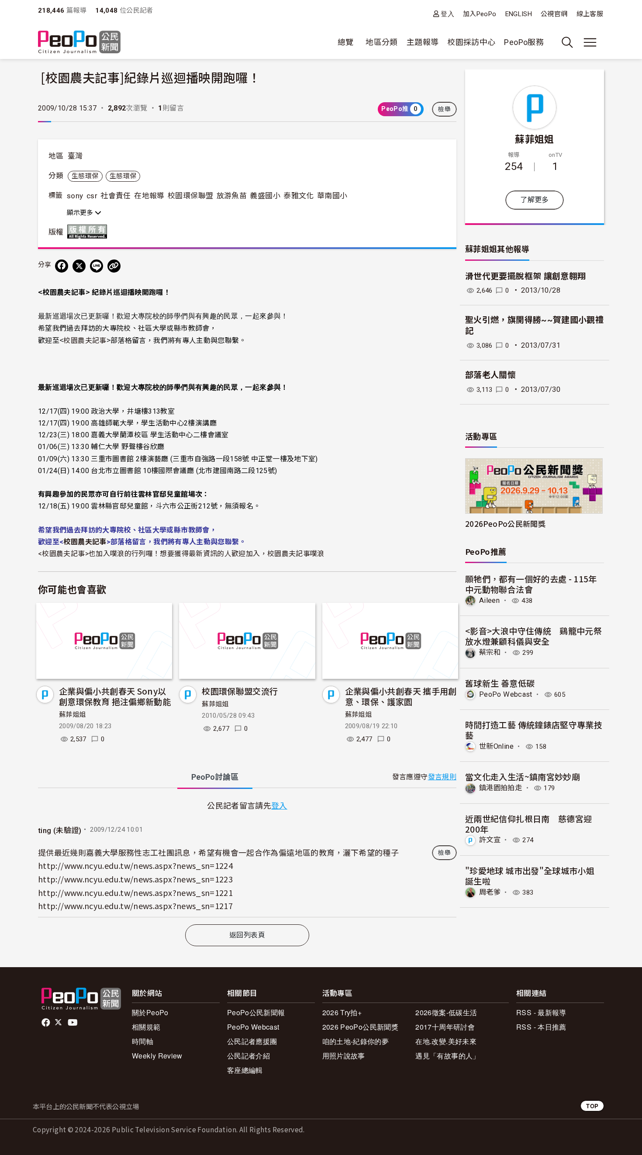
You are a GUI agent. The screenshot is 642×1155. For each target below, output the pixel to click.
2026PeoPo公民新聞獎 (505, 523)
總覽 (346, 42)
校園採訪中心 (471, 42)
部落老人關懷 (490, 375)
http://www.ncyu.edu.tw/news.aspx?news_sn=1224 (135, 865)
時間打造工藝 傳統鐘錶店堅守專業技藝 (533, 730)
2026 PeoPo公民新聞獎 (360, 1027)
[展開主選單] (590, 42)
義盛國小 (265, 195)
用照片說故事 (343, 1056)
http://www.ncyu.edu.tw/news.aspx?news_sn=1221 (135, 892)
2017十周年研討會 (445, 1027)
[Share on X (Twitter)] (79, 266)
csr (91, 195)
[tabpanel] (247, 858)
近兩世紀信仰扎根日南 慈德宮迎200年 (528, 824)
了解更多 (534, 200)
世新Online (496, 746)
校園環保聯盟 (190, 195)
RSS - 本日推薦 (541, 1027)
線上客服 (589, 14)
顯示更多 (81, 213)
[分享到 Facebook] (61, 266)
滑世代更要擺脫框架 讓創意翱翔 (525, 276)
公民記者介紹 (248, 1056)
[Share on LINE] (96, 266)
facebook (46, 1022)
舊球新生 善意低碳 (500, 683)
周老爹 (489, 892)
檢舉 (444, 109)
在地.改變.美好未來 (445, 1041)
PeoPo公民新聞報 (256, 1012)
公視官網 (554, 14)
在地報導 (149, 195)
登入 (447, 13)
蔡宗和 (489, 652)
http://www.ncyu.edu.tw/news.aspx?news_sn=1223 (135, 879)
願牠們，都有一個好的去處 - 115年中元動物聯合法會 (531, 584)
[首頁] (79, 42)
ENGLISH (518, 14)
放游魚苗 (232, 195)
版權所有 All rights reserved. (89, 232)
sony (75, 195)
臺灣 (75, 156)
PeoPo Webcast (505, 694)
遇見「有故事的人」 (447, 1056)
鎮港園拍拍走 (500, 788)
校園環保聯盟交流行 (240, 691)
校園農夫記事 (84, 340)
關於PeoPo (150, 1012)
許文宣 (489, 840)
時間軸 (142, 1041)
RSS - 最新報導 (541, 1012)
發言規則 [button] (442, 777)
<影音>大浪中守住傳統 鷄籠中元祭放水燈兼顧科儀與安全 (533, 636)
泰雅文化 (298, 195)
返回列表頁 (247, 935)
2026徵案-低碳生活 (446, 1012)
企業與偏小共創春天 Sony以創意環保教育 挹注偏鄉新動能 (115, 696)
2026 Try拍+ (342, 1012)
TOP (592, 1106)
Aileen (489, 600)
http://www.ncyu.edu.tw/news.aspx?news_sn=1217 (135, 905)
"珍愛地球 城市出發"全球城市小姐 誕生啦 (529, 876)
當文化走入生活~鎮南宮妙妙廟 (522, 776)
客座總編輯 (245, 1070)
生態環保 (85, 176)
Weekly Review (157, 1056)
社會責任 (115, 195)
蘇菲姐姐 (72, 715)
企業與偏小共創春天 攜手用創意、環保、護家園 (401, 696)
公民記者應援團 (252, 1041)
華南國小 (332, 195)
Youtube (73, 1022)
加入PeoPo (480, 14)
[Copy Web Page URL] (114, 266)
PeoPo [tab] (214, 777)
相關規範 (146, 1027)
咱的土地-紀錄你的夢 (355, 1041)
